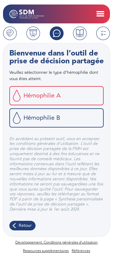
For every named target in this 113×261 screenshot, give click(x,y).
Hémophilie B (42, 117)
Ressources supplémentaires (46, 251)
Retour (25, 225)
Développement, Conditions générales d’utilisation (56, 242)
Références (81, 251)
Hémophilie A (42, 95)
